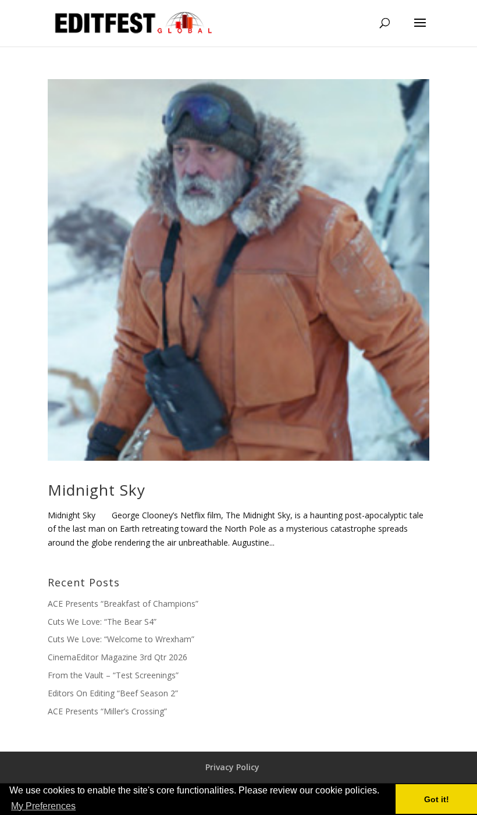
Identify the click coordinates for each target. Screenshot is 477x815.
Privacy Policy (232, 767)
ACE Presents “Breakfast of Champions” (123, 603)
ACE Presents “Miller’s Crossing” (107, 711)
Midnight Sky (96, 489)
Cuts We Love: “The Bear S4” (102, 621)
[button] (81, 807)
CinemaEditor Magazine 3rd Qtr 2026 (117, 657)
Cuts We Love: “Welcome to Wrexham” (121, 639)
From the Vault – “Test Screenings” (113, 675)
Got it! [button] (436, 799)
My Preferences (43, 806)
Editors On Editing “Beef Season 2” (113, 693)
